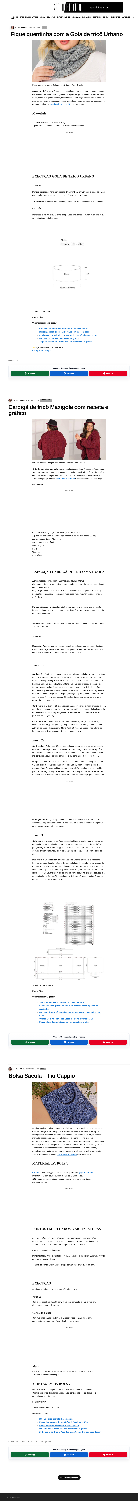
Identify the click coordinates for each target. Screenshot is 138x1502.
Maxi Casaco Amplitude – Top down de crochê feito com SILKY (68, 335)
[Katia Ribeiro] (69, 7)
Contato (106, 17)
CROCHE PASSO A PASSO (29, 17)
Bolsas (42, 1068)
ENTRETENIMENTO (63, 17)
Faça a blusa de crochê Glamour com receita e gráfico (64, 1022)
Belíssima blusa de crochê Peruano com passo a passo (64, 332)
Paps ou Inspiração (43, 1442)
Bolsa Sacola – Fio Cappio (18, 1442)
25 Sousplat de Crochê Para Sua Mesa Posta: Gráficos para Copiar (70, 1432)
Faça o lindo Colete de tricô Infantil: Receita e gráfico (63, 1422)
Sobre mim (97, 17)
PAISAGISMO (86, 17)
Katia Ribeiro (22, 27)
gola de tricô (13, 360)
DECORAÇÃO (76, 17)
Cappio (35, 1173)
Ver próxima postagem (69, 1477)
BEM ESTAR (51, 17)
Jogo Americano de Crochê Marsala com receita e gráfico (65, 342)
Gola (44, 27)
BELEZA (42, 17)
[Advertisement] (69, 149)
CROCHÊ (15, 17)
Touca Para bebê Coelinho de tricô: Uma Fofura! (61, 1002)
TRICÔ (50, 400)
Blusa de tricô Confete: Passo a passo (57, 1419)
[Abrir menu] (12, 18)
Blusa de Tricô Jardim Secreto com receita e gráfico (63, 1429)
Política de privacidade (120, 17)
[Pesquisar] (133, 17)
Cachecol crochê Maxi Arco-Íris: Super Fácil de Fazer (63, 329)
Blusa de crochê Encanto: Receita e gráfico (59, 338)
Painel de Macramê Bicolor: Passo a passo (59, 1425)
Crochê (32, 1442)
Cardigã (43, 400)
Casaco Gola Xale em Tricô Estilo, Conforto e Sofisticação (66, 1019)
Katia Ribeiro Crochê (60, 104)
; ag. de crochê (86, 1173)
